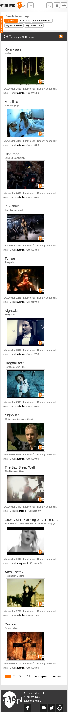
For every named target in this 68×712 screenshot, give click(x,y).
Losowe (56, 676)
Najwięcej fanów (13, 25)
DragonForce (15, 363)
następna (41, 676)
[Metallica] (25, 123)
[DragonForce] (25, 384)
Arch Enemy (14, 572)
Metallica (11, 102)
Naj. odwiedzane (33, 25)
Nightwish (12, 311)
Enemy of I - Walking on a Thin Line (31, 520)
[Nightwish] (25, 332)
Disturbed (12, 154)
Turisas (10, 258)
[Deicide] (25, 646)
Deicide (10, 624)
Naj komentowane (42, 20)
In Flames (12, 206)
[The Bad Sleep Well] (25, 489)
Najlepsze (25, 20)
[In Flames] (25, 228)
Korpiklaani (13, 49)
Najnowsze (11, 20)
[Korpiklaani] (25, 71)
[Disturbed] (25, 175)
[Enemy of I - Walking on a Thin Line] (25, 541)
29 (28, 676)
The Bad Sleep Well (20, 467)
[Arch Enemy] (25, 593)
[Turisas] (25, 280)
